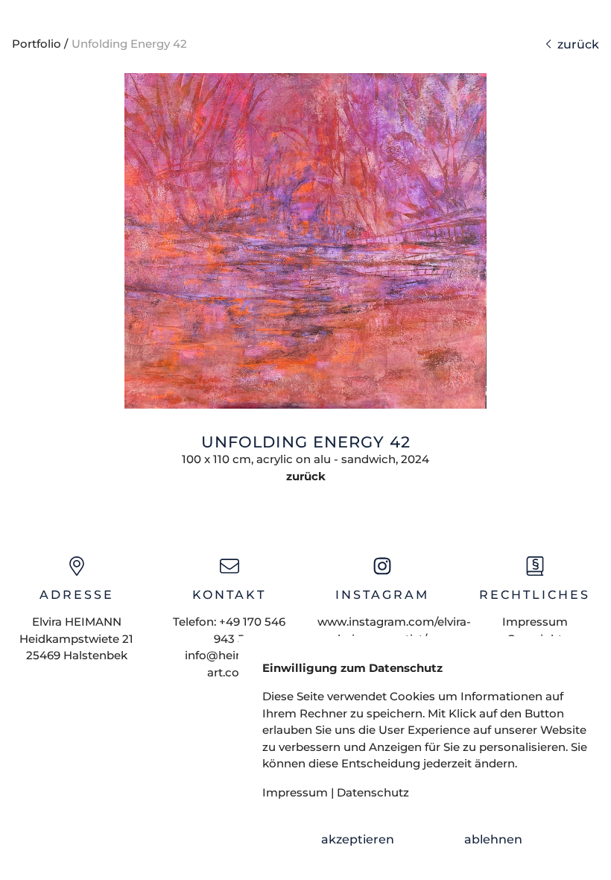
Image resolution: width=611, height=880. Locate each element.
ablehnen (493, 839)
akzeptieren (357, 839)
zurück (575, 44)
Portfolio (36, 44)
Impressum (535, 622)
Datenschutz (373, 792)
